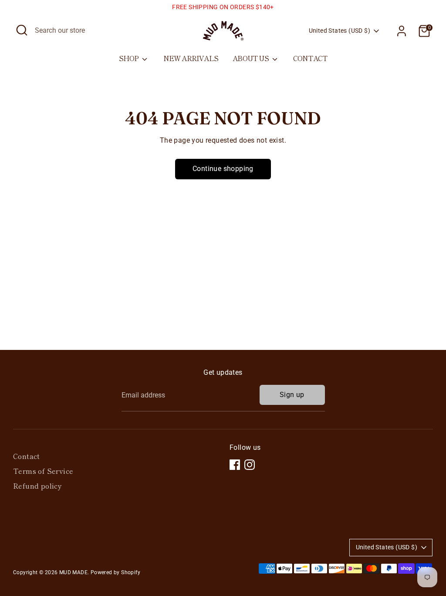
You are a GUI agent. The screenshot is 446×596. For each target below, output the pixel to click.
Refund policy (37, 485)
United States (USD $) (339, 30)
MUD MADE (73, 572)
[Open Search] (21, 30)
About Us (251, 58)
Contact (310, 58)
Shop (129, 58)
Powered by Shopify (115, 572)
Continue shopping (223, 168)
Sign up (292, 394)
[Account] (401, 31)
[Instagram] (249, 464)
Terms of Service (43, 471)
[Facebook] (235, 464)
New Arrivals (190, 58)
